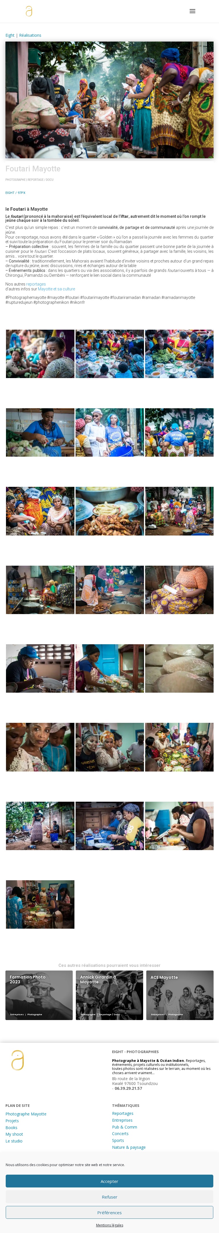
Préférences (109, 1212)
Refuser (109, 1197)
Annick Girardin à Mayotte (98, 979)
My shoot (14, 1134)
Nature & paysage (129, 1147)
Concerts (120, 1133)
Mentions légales (109, 1225)
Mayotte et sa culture (56, 289)
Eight (10, 35)
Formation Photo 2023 (28, 979)
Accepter (109, 1181)
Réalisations (30, 35)
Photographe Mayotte (25, 1114)
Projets (12, 1120)
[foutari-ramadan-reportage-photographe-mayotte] (40, 355)
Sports (118, 1140)
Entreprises (122, 1120)
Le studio (14, 1141)
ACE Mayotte (164, 977)
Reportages (122, 1113)
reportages (36, 284)
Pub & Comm (124, 1127)
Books (11, 1127)
